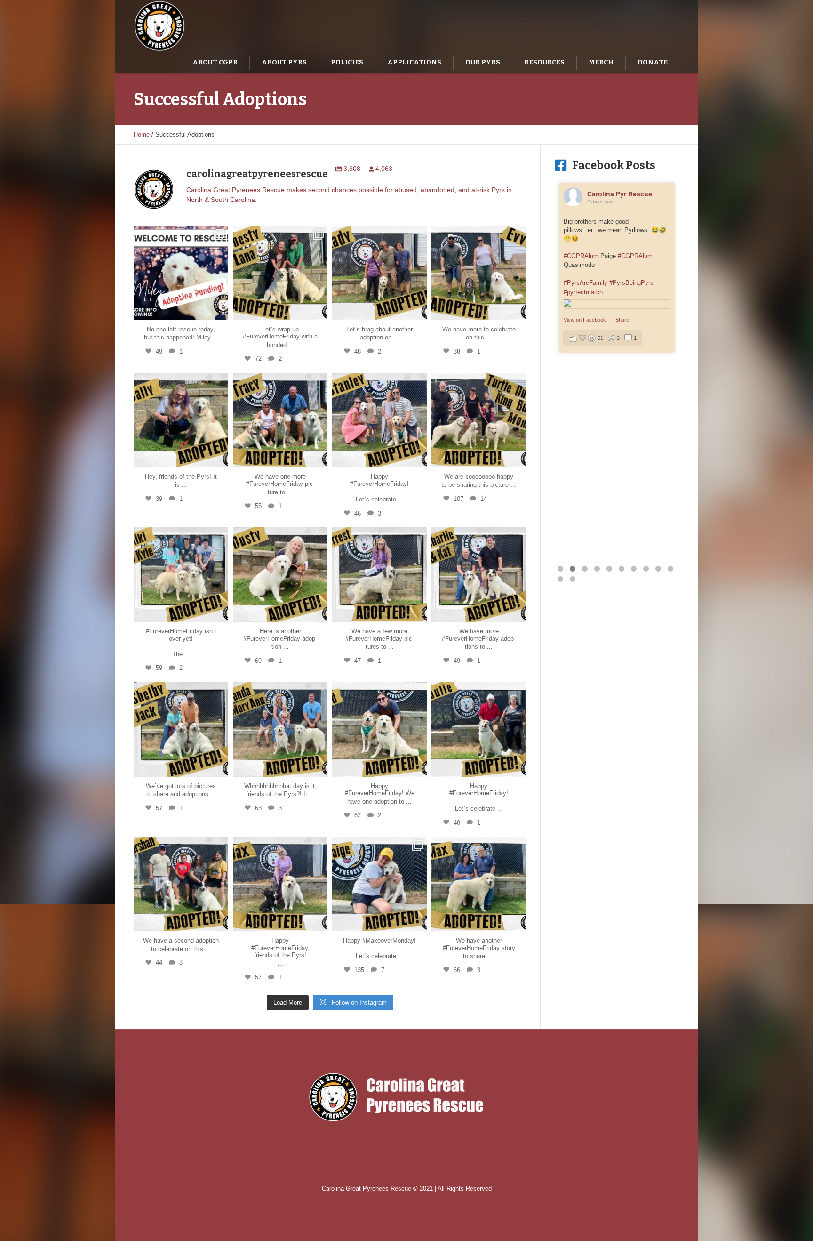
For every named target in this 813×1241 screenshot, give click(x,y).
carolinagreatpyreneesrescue (180, 234)
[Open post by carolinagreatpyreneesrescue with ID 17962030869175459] (379, 273)
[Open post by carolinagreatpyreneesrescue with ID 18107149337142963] (478, 420)
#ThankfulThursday (602, 222)
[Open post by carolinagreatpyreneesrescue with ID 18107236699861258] (379, 420)
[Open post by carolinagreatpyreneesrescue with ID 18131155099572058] (478, 729)
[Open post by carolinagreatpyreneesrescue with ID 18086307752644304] (379, 729)
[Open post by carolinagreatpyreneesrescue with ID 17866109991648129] (478, 273)
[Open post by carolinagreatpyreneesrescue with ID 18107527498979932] (280, 884)
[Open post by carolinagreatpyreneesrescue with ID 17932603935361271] (181, 574)
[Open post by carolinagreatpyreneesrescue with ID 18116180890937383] (181, 729)
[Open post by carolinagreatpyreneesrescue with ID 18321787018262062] (181, 884)
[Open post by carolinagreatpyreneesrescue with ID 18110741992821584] (181, 420)
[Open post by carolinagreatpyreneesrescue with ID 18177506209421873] (280, 574)
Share (622, 522)
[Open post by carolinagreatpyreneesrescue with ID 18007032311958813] (379, 574)
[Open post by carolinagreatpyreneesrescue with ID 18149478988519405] (478, 574)
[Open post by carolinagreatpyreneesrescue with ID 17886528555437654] (280, 729)
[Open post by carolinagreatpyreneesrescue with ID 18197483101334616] (280, 273)
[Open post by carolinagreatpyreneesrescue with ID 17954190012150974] (379, 884)
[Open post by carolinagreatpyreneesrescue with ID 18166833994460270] (181, 273)
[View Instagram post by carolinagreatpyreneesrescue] (219, 311)
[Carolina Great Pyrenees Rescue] (406, 1097)
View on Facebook (585, 522)
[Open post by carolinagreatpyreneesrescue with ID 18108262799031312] (280, 420)
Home (142, 134)
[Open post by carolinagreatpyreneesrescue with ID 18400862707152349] (478, 884)
